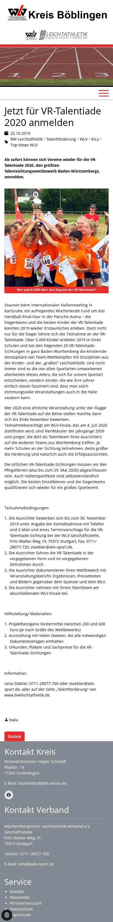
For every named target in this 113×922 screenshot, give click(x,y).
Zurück (14, 736)
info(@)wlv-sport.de (36, 864)
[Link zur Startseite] (56, 12)
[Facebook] (8, 795)
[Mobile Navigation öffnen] (104, 93)
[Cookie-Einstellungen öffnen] (6, 915)
